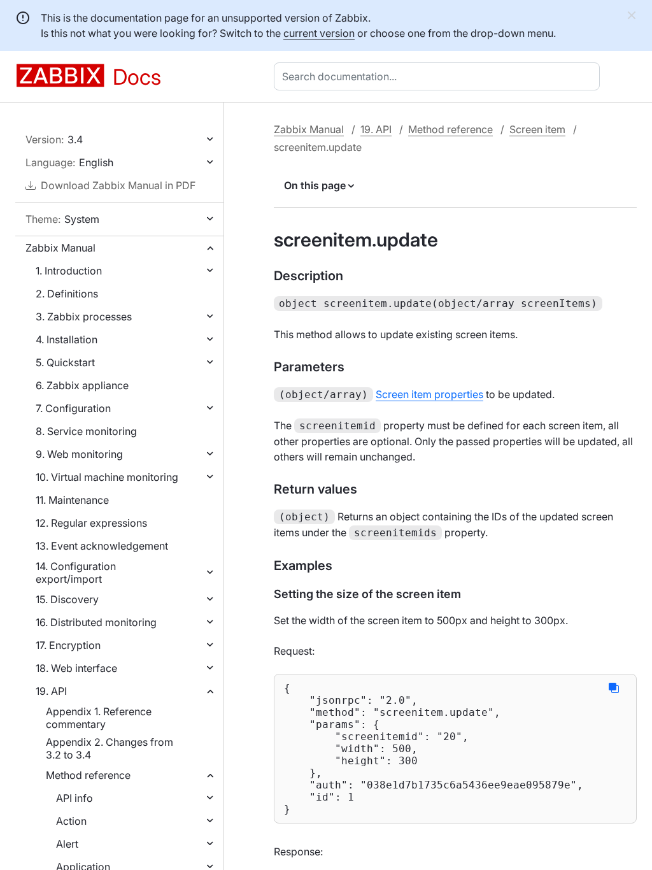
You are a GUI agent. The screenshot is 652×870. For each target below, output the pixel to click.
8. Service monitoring (86, 431)
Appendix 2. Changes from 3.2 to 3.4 (109, 748)
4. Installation (66, 339)
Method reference (88, 775)
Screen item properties (429, 394)
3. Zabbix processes (84, 316)
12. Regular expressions (91, 523)
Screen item (537, 129)
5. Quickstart (65, 362)
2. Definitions (67, 293)
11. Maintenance (72, 500)
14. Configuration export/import (76, 572)
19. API (51, 691)
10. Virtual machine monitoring (107, 477)
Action (71, 821)
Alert (67, 844)
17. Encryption (68, 645)
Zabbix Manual (60, 247)
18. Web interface (76, 668)
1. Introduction (69, 270)
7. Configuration (73, 408)
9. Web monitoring (79, 454)
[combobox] (439, 76)
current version (319, 33)
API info (74, 798)
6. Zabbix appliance (82, 385)
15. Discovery (67, 599)
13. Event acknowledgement (102, 545)
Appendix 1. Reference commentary (99, 718)
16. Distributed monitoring (96, 622)
